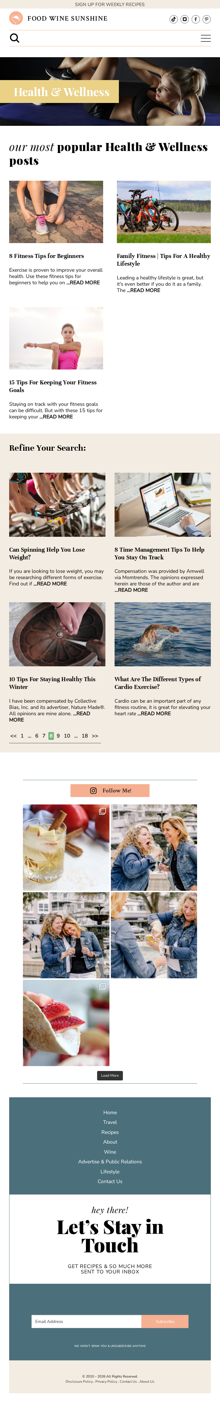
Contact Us (110, 1181)
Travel (110, 1122)
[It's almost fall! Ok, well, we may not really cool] (66, 847)
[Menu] (206, 38)
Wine (110, 1151)
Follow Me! (117, 790)
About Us (147, 1381)
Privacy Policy (106, 1381)
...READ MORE (83, 282)
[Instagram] (184, 19)
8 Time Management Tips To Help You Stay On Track (160, 553)
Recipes (110, 1132)
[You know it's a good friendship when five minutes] (66, 935)
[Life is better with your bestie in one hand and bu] (154, 935)
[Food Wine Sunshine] (16, 18)
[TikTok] (174, 19)
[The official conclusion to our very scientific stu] (154, 847)
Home (110, 1112)
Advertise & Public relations (110, 1161)
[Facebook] (196, 19)
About (110, 1141)
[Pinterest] (207, 19)
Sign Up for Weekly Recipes (110, 4)
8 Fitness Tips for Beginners (46, 256)
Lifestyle (110, 1171)
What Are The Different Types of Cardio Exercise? (158, 683)
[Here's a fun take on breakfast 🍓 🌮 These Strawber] (66, 1023)
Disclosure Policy (79, 1381)
